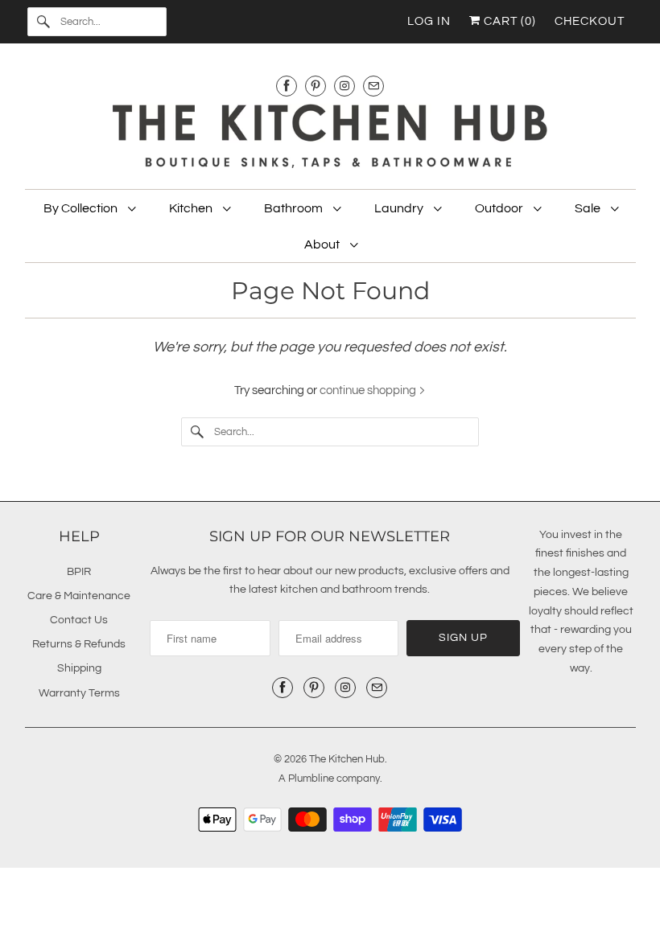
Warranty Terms (79, 693)
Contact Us (79, 620)
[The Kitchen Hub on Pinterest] (315, 86)
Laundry (400, 208)
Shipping (79, 668)
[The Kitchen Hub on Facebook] (286, 86)
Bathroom (294, 208)
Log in (429, 21)
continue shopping (369, 390)
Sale (589, 208)
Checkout (590, 21)
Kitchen (192, 208)
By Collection (81, 208)
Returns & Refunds (79, 644)
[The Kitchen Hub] (330, 138)
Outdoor (500, 208)
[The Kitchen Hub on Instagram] (344, 86)
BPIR (79, 571)
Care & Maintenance (78, 596)
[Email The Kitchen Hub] (373, 86)
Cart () (508, 21)
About (323, 244)
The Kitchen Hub (347, 759)
